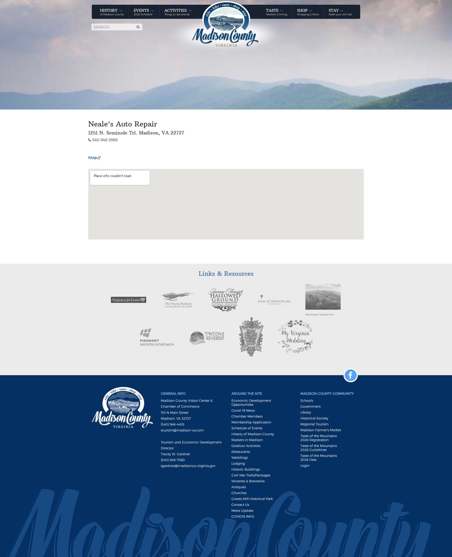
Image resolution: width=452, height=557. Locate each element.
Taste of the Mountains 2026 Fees (318, 458)
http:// (94, 157)
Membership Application (251, 422)
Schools (306, 400)
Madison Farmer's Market (320, 430)
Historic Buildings (245, 469)
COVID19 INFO (242, 516)
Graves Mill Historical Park (252, 499)
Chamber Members (246, 416)
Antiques (238, 487)
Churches (238, 493)
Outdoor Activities (245, 446)
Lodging (238, 463)
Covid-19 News (243, 410)
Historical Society (314, 418)
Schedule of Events (246, 428)
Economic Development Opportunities (251, 402)
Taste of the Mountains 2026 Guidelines (318, 448)
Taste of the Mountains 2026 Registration (318, 438)
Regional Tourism (314, 424)
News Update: (242, 510)
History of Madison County (252, 434)
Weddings (239, 457)
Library (305, 412)
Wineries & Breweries (248, 481)
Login (304, 465)
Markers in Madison (247, 440)
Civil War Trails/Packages (250, 475)
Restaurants (240, 452)
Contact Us (240, 505)
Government (310, 406)
